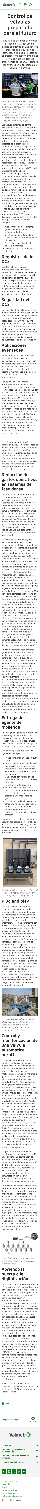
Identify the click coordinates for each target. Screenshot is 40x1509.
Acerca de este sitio (9, 1481)
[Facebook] (4, 1471)
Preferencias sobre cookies (12, 1496)
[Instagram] (9, 1471)
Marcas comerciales (9, 1490)
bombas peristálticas (26, 746)
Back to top (33, 1421)
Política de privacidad (10, 1493)
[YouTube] (24, 1471)
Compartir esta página (10, 1419)
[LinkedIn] (19, 1471)
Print (7, 1403)
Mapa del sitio (7, 1484)
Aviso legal (6, 1487)
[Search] (30, 4)
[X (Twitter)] (14, 1471)
